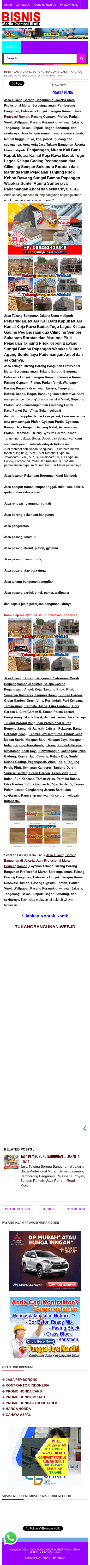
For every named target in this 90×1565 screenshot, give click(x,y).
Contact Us (23, 4)
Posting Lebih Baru (17, 1209)
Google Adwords (45, 4)
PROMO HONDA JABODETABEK (32, 1394)
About (8, 4)
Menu (13, 47)
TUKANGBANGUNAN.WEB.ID (45, 926)
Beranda (48, 1209)
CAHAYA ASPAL (18, 1406)
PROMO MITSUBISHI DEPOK (29, 1412)
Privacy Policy (69, 4)
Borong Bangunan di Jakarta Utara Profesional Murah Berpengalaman (40, 860)
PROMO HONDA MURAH (25, 1388)
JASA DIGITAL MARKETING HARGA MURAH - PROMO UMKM (55, 1551)
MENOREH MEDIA (54, 1557)
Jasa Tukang (56, 855)
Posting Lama (76, 1209)
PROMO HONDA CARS (24, 1382)
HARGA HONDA (18, 1400)
